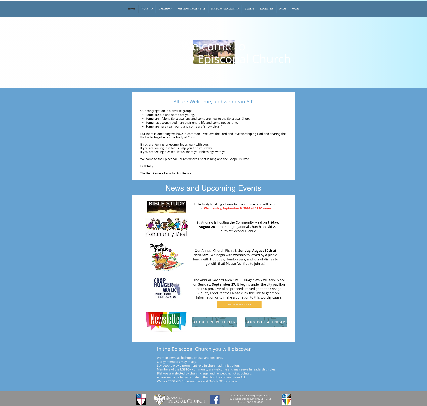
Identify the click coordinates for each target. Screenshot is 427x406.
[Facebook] (215, 399)
